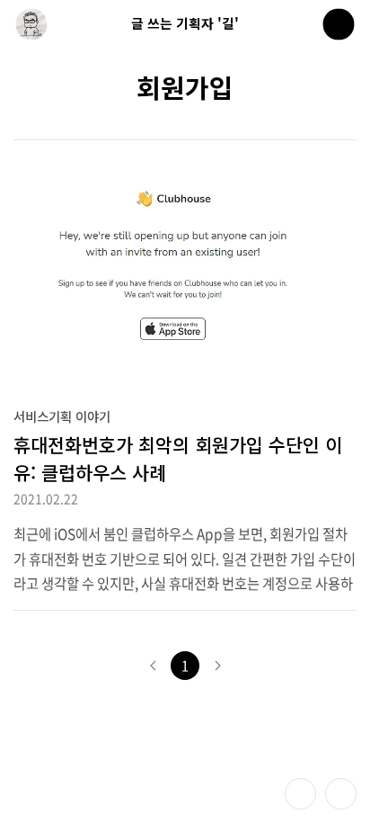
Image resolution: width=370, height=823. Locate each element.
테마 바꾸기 (300, 794)
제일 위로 (341, 794)
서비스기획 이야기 (61, 416)
